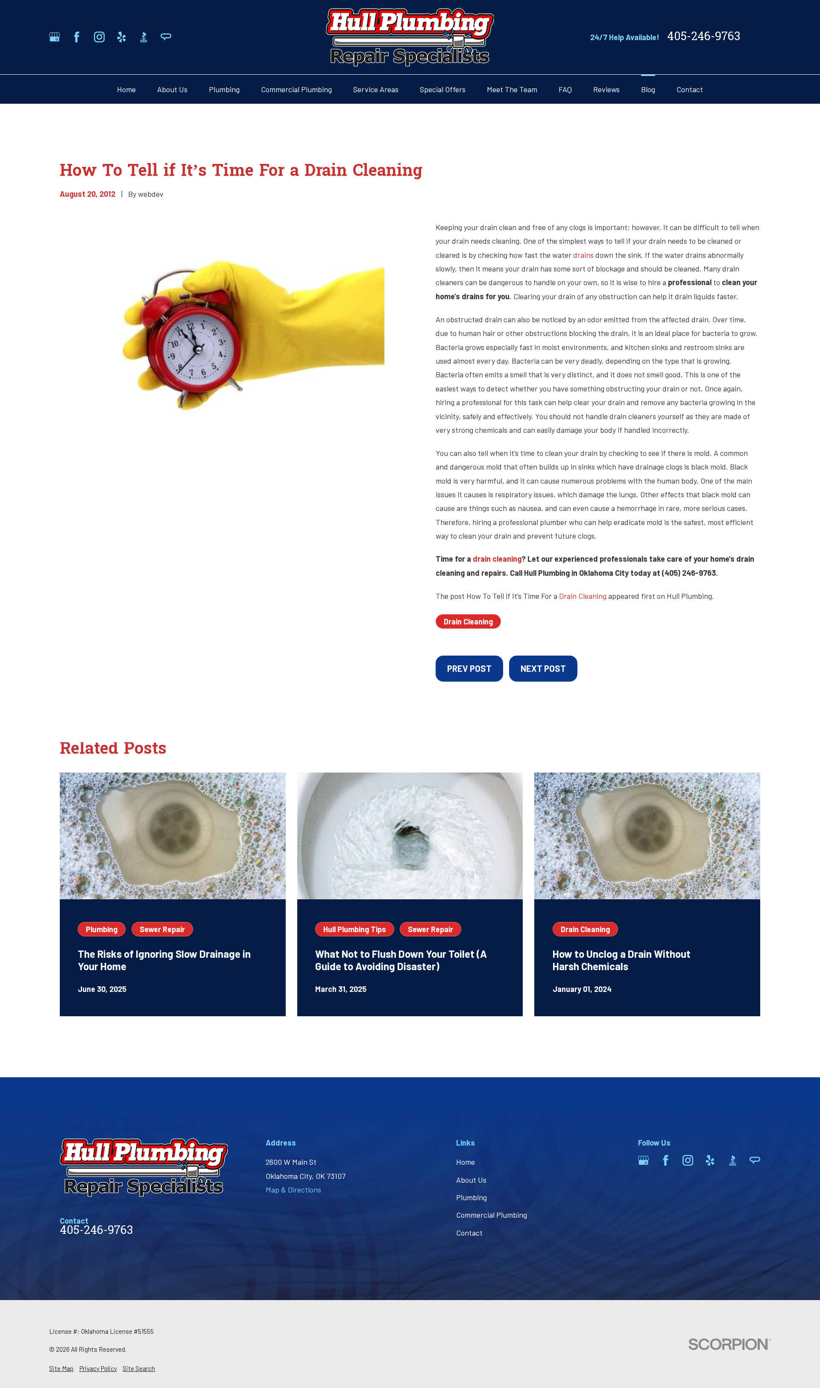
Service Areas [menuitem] (375, 89)
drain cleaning (497, 558)
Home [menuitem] (126, 89)
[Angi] (166, 37)
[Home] (410, 37)
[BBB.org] (143, 37)
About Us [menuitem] (172, 89)
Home (465, 1161)
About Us (471, 1179)
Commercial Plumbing (491, 1214)
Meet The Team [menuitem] (512, 89)
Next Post (543, 668)
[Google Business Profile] (54, 37)
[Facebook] (76, 37)
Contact (469, 1232)
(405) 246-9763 (689, 572)
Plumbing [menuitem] (224, 89)
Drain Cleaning (582, 596)
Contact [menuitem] (689, 89)
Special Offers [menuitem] (443, 89)
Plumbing (471, 1197)
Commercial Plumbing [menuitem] (296, 89)
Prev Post (469, 668)
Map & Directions (293, 1189)
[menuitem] (61, 1368)
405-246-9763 (703, 37)
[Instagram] (99, 37)
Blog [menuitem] (648, 89)
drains (583, 255)
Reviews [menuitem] (606, 89)
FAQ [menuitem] (565, 89)
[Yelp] (121, 37)
